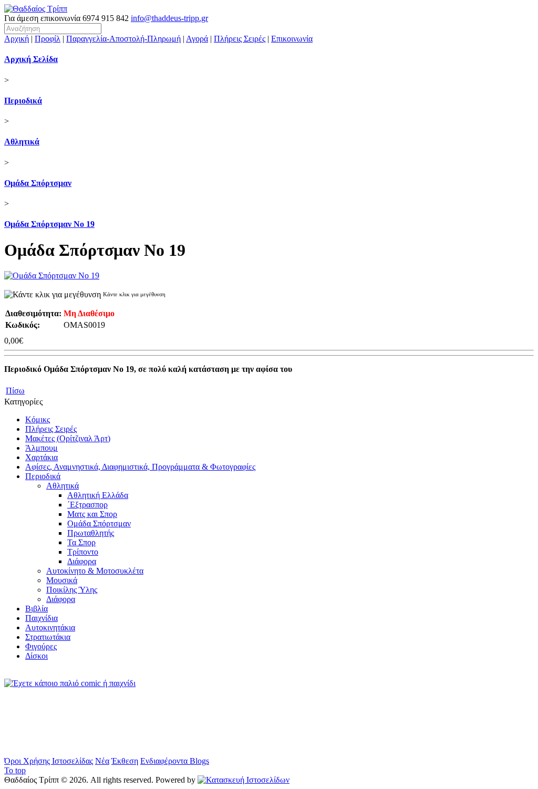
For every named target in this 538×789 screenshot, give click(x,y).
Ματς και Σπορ (92, 514)
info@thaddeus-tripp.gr (169, 18)
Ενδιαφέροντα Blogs (174, 760)
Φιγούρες (41, 646)
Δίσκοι (36, 655)
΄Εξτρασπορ (87, 504)
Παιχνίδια (41, 618)
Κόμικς (37, 419)
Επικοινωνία (292, 38)
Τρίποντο (82, 551)
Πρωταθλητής (90, 532)
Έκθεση (124, 760)
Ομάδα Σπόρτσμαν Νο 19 (49, 224)
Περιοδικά (23, 100)
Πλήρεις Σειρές (239, 38)
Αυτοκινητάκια (50, 627)
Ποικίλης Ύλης (71, 589)
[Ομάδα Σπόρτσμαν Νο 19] (51, 275)
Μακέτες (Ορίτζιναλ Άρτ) (67, 438)
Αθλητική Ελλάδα (97, 495)
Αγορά (197, 38)
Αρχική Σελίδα (31, 59)
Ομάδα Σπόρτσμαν (37, 183)
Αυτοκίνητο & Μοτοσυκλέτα (94, 570)
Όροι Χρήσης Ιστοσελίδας (48, 760)
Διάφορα (81, 561)
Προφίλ (47, 38)
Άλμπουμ (41, 447)
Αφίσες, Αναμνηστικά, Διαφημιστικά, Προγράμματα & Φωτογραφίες (140, 466)
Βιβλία (36, 608)
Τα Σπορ (81, 542)
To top (15, 770)
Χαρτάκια (41, 457)
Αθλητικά (21, 141)
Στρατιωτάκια (47, 636)
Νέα (102, 760)
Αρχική (16, 38)
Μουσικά (61, 580)
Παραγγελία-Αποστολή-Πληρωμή (123, 38)
